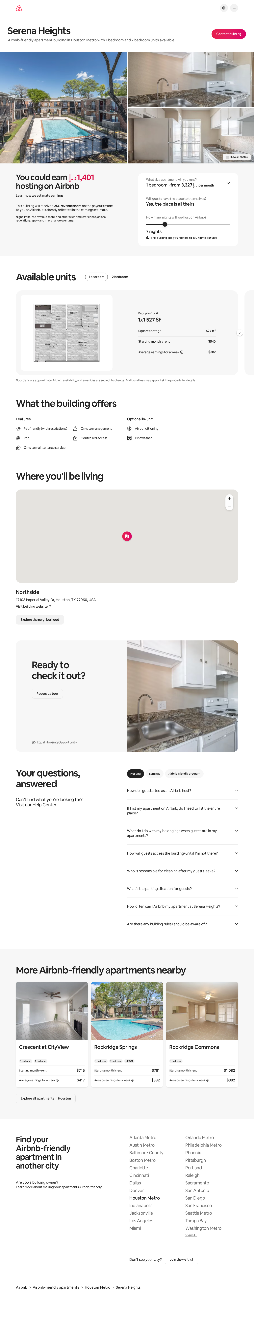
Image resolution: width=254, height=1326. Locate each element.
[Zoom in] (229, 498)
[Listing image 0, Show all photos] (63, 107)
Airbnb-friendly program (184, 773)
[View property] (52, 1034)
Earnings (154, 773)
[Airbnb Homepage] (19, 8)
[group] (188, 209)
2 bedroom (120, 277)
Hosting (135, 773)
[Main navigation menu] (234, 8)
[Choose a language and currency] (224, 8)
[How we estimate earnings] (181, 352)
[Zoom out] (229, 506)
